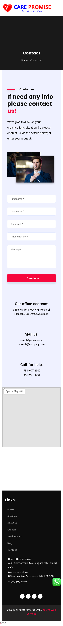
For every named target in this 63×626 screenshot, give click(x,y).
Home (24, 60)
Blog (9, 543)
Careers (11, 529)
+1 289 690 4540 (17, 581)
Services (12, 516)
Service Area (14, 536)
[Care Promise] (27, 7)
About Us (12, 523)
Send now (33, 278)
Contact (12, 550)
